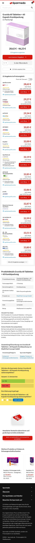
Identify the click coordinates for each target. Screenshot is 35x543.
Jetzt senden (18, 400)
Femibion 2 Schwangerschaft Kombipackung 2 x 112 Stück (12, 470)
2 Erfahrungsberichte (18, 69)
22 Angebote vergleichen (17, 52)
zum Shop (23, 92)
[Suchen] (31, 8)
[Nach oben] (32, 539)
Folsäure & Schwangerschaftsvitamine (10, 356)
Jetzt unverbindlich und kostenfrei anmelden (17, 438)
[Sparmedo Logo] (17, 3)
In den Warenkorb (21, 63)
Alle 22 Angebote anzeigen (16, 262)
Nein (10, 400)
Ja (4, 400)
